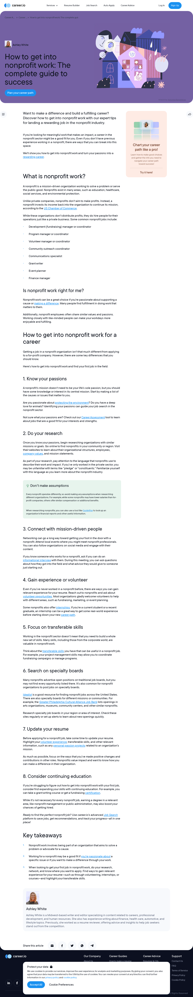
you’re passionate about (95, 856)
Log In (162, 5)
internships (63, 607)
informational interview (37, 560)
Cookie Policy (178, 980)
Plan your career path (20, 93)
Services (51, 5)
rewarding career (33, 157)
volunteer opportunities (37, 596)
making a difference (46, 303)
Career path (24, 17)
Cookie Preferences (61, 984)
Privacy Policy (178, 975)
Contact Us (177, 961)
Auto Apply (109, 5)
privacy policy (52, 977)
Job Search (91, 5)
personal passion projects (69, 745)
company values (33, 453)
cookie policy (70, 977)
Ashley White (20, 45)
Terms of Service (180, 970)
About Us (88, 961)
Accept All (36, 984)
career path (68, 615)
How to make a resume (120, 961)
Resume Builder (72, 5)
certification (92, 793)
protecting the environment (72, 402)
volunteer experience (53, 742)
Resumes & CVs (150, 961)
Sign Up (175, 5)
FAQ (174, 965)
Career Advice (127, 5)
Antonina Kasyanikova (177, 100)
